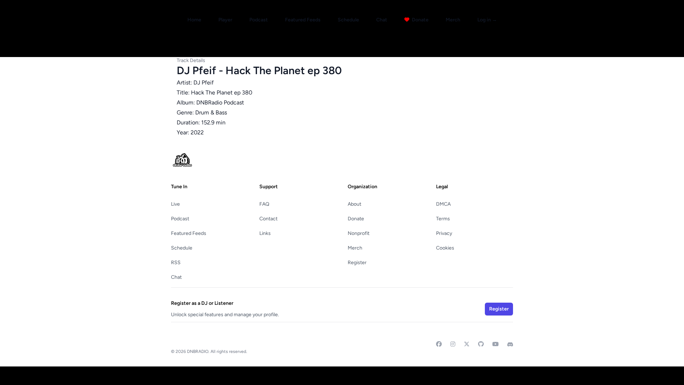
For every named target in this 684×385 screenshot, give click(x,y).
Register (357, 263)
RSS (176, 263)
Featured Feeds (303, 20)
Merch (453, 20)
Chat (381, 20)
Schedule (348, 20)
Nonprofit (358, 233)
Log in (487, 20)
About (354, 204)
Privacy (444, 233)
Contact (268, 219)
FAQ (264, 204)
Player (225, 20)
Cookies (445, 248)
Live (175, 204)
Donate (420, 20)
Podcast (258, 20)
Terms (443, 219)
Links (265, 233)
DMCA (443, 204)
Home (194, 20)
